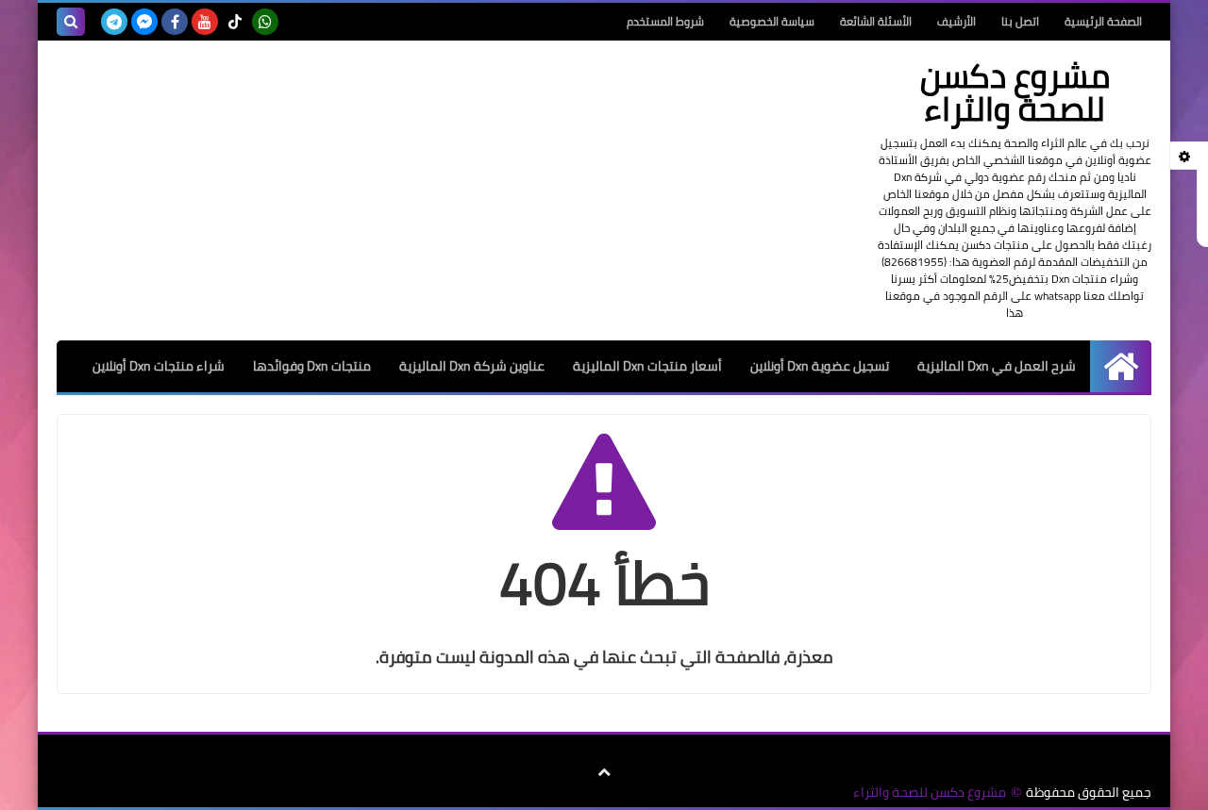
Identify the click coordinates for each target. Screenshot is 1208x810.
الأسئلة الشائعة (876, 21)
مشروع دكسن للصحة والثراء (929, 792)
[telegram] (114, 21)
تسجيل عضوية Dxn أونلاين (819, 366)
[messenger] (144, 21)
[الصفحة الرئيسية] (1120, 366)
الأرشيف (956, 21)
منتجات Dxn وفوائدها (312, 366)
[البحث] (71, 22)
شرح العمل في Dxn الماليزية (996, 366)
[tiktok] (235, 21)
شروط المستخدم (665, 21)
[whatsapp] (265, 21)
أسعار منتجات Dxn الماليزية (647, 366)
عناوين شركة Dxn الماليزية (472, 366)
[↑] (604, 772)
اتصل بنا (1020, 21)
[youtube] (205, 21)
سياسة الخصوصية (772, 21)
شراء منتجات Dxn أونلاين (158, 366)
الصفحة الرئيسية (1103, 21)
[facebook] (174, 21)
